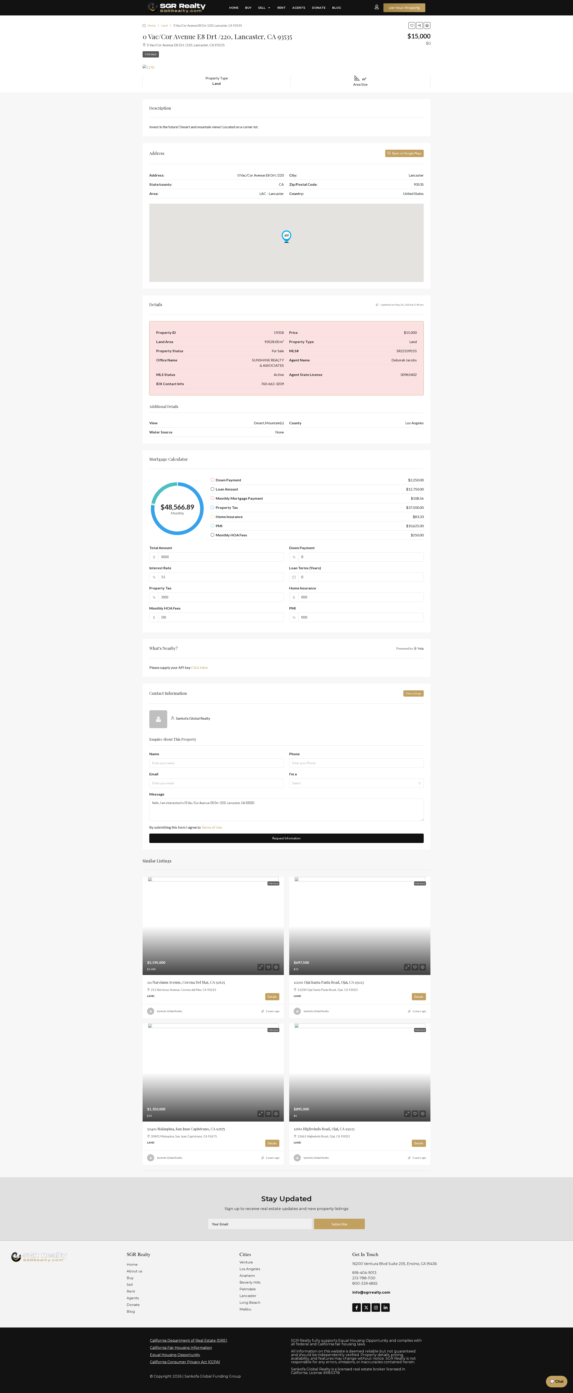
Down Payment (302, 548)
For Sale (151, 54)
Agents (298, 7)
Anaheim (247, 1276)
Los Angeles (249, 1269)
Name (154, 754)
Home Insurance (302, 588)
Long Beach (249, 1302)
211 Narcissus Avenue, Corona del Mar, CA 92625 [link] (186, 982)
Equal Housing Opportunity (175, 1355)
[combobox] (356, 783)
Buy (248, 7)
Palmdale (247, 1289)
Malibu (245, 1309)
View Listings (413, 693)
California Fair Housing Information (181, 1348)
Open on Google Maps (406, 153)
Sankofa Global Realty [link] (169, 1011)
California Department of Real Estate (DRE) (188, 1340)
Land (164, 25)
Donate (318, 7)
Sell (261, 7)
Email (153, 774)
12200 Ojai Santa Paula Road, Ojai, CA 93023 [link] (329, 982)
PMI (292, 608)
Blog (336, 7)
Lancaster (247, 1296)
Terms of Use (211, 827)
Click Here (199, 667)
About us (134, 1271)
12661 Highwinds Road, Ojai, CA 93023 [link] (324, 1128)
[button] (411, 25)
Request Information (286, 838)
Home (233, 7)
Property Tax (160, 588)
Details (272, 996)
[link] (213, 926)
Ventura (246, 1262)
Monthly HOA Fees (165, 608)
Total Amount (160, 548)
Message (156, 794)
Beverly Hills (249, 1282)
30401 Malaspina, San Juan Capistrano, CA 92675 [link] (186, 1128)
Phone (294, 754)
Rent (281, 7)
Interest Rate (160, 568)
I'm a (293, 774)
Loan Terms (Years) (305, 568)
